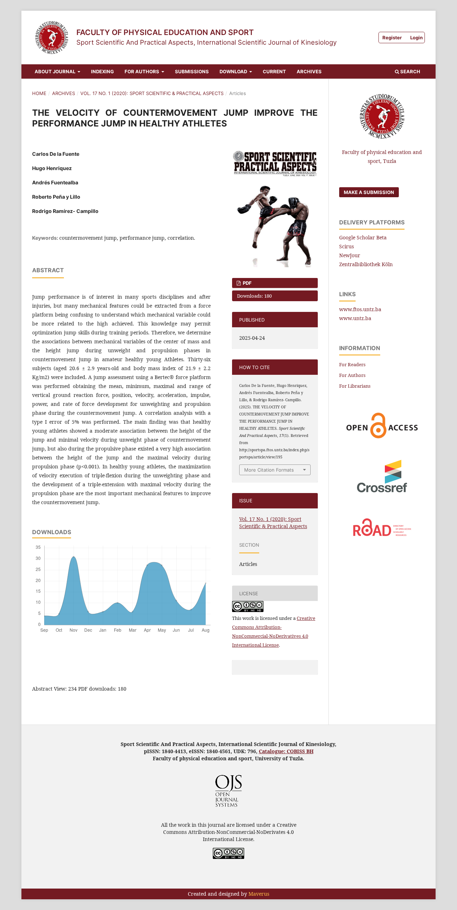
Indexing (102, 71)
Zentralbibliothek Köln (366, 264)
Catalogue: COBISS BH (286, 751)
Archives (309, 71)
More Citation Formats (269, 470)
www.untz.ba (355, 318)
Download (234, 71)
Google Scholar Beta (363, 237)
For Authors (142, 71)
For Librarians (355, 386)
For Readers (352, 364)
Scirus (346, 246)
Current (274, 71)
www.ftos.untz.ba (360, 309)
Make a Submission (369, 192)
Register (392, 37)
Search (409, 71)
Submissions (192, 71)
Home (39, 93)
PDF (247, 283)
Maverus (258, 893)
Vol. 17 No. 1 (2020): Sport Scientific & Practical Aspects (152, 93)
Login (416, 37)
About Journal (55, 71)
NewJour (349, 255)
